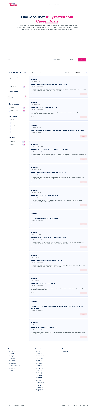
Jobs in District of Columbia (14, 365)
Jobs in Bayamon (39, 387)
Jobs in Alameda (39, 353)
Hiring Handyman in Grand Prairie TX (45, 107)
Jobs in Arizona (11, 355)
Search (82, 59)
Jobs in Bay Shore (39, 385)
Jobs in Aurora (38, 375)
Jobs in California (12, 358)
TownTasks (34, 79)
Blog (68, 405)
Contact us (85, 405)
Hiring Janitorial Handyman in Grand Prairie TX (49, 84)
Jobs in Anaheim (38, 360)
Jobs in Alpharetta (39, 358)
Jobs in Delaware (12, 363)
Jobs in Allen (38, 356)
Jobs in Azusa (38, 380)
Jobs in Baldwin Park (39, 384)
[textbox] (17, 78)
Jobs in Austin (38, 379)
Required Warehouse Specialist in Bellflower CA (50, 237)
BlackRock (34, 125)
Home (49, 4)
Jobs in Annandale (39, 361)
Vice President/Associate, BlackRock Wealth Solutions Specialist (57, 130)
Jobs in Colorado (12, 360)
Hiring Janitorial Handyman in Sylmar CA (46, 260)
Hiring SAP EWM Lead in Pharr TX (44, 327)
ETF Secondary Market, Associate (44, 218)
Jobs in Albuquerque (39, 355)
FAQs (80, 405)
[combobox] (59, 60)
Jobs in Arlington (39, 368)
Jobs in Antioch (38, 363)
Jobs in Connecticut (12, 361)
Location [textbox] (71, 59)
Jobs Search (56, 4)
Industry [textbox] (58, 59)
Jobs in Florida (11, 367)
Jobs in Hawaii (11, 370)
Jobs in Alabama (12, 351)
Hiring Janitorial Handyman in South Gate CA (48, 172)
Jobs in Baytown (39, 390)
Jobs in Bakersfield (39, 382)
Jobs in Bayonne (39, 389)
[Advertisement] (46, 44)
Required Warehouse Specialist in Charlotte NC (49, 149)
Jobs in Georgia (11, 368)
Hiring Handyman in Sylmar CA (43, 283)
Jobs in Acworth (38, 351)
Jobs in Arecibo (38, 367)
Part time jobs (65, 351)
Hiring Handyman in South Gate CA (44, 195)
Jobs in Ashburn (38, 370)
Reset (24, 72)
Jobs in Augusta (38, 373)
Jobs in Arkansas (12, 356)
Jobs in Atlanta (38, 372)
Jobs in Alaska (11, 353)
